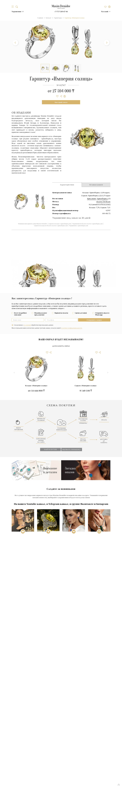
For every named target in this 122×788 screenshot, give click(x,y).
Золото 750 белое (103, 201)
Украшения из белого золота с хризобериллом (87, 224)
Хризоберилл (102, 198)
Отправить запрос (94, 320)
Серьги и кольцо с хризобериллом (60, 224)
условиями (27, 325)
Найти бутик (50, 449)
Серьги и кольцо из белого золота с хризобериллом (51, 226)
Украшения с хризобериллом (78, 226)
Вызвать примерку (71, 449)
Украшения (16, 11)
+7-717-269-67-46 (61, 11)
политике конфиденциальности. (71, 328)
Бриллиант (91, 198)
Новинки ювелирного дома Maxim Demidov (32, 224)
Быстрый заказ (61, 102)
